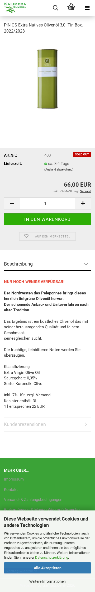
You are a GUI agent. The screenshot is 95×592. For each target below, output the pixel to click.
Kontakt (11, 489)
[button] (12, 203)
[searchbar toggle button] (55, 8)
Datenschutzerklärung (51, 557)
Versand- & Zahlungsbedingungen (33, 499)
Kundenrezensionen (25, 424)
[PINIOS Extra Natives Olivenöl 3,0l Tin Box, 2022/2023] (47, 78)
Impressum (14, 479)
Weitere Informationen (47, 581)
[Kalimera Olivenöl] (13, 8)
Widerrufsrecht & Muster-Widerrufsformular (42, 510)
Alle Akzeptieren (47, 568)
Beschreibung (18, 264)
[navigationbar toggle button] (87, 8)
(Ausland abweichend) (58, 169)
